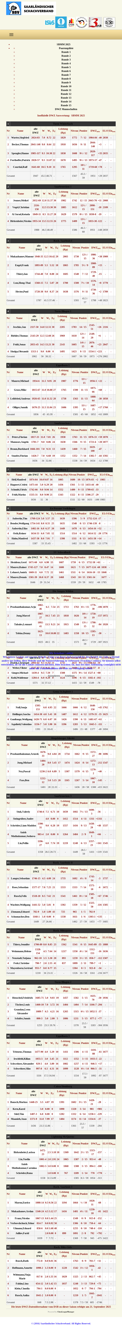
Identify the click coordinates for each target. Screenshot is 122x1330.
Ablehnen (70, 675)
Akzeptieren (54, 675)
